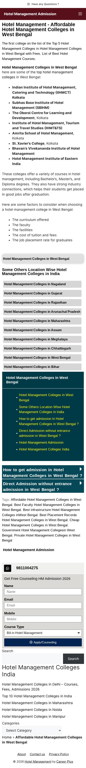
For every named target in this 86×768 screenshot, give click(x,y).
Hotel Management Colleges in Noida (32, 710)
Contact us (37, 754)
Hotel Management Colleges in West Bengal (39, 67)
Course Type (14, 627)
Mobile (9, 613)
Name (8, 586)
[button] (43, 472)
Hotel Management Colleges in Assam (33, 330)
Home (7, 737)
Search (7, 651)
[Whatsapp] (7, 568)
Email (8, 599)
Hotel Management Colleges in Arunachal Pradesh (42, 311)
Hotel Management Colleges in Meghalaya (36, 339)
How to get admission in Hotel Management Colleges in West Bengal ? (49, 421)
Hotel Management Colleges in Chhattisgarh (37, 348)
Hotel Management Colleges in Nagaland (35, 284)
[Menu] (80, 14)
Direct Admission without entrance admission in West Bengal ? (44, 433)
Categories (10, 723)
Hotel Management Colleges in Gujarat (33, 293)
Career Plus (64, 761)
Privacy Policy (59, 754)
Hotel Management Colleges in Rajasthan (35, 302)
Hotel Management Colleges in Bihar (31, 367)
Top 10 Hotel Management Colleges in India (37, 696)
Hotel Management (38, 761)
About (21, 754)
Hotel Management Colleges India (44, 449)
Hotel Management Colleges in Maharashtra (37, 321)
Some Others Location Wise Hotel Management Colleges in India (44, 409)
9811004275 (27, 568)
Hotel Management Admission (30, 14)
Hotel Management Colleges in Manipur (33, 716)
